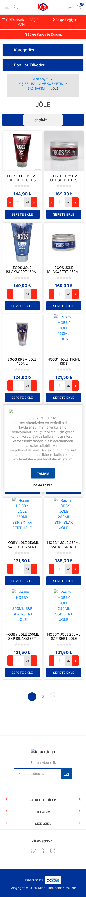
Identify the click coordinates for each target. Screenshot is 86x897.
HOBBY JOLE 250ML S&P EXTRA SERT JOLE (22, 547)
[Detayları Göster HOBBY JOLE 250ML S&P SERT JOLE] (64, 609)
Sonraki (54, 696)
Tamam (43, 474)
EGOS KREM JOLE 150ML (22, 361)
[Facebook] (43, 850)
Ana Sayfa (41, 79)
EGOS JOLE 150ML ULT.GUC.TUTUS (22, 178)
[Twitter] (33, 850)
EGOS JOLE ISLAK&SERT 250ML (63, 270)
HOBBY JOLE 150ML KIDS (63, 361)
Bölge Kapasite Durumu (45, 34)
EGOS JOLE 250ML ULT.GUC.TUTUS (64, 178)
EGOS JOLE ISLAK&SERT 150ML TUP (22, 272)
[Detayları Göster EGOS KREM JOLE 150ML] (22, 334)
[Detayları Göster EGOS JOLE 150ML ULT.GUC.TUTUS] (22, 151)
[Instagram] (53, 850)
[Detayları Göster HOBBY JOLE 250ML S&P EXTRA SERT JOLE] (22, 517)
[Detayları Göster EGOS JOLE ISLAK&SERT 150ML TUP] (22, 242)
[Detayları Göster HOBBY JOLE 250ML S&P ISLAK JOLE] (64, 517)
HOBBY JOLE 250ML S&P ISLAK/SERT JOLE (22, 638)
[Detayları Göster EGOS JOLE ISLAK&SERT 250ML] (64, 242)
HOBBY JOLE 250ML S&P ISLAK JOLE (63, 545)
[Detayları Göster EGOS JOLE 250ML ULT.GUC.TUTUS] (64, 151)
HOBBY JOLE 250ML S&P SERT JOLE (63, 636)
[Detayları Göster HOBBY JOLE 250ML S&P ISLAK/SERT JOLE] (22, 609)
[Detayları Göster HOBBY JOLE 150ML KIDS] (64, 334)
